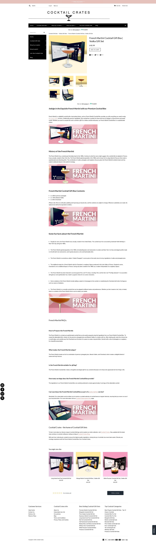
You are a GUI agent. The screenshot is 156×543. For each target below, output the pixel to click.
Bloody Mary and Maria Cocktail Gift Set (90, 524)
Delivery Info (31, 514)
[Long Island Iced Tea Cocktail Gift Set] (61, 464)
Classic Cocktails (109, 512)
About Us (56, 510)
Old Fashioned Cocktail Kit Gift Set (88, 522)
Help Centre (31, 510)
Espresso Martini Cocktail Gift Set (88, 516)
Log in (50, 5)
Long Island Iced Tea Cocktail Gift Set (61, 478)
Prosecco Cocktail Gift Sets (112, 531)
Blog (55, 516)
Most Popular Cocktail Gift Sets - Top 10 (115, 510)
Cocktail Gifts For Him (110, 516)
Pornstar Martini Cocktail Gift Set (88, 510)
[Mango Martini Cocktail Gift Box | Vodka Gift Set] (88, 464)
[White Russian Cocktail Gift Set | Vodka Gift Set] (115, 464)
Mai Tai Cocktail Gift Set (85, 520)
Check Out (125, 5)
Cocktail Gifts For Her (110, 514)
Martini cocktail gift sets (111, 520)
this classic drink (53, 118)
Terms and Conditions (59, 518)
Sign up (56, 5)
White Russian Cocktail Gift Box (87, 527)
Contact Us (31, 512)
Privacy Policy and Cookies (61, 520)
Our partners (57, 514)
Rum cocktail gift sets (110, 525)
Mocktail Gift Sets (109, 522)
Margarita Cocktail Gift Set (86, 512)
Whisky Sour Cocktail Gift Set (87, 525)
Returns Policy (32, 516)
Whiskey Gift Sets (109, 529)
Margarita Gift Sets (110, 518)
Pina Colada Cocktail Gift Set (87, 514)
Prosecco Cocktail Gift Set (86, 529)
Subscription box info (59, 512)
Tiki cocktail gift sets (110, 527)
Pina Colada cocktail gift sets (112, 524)
